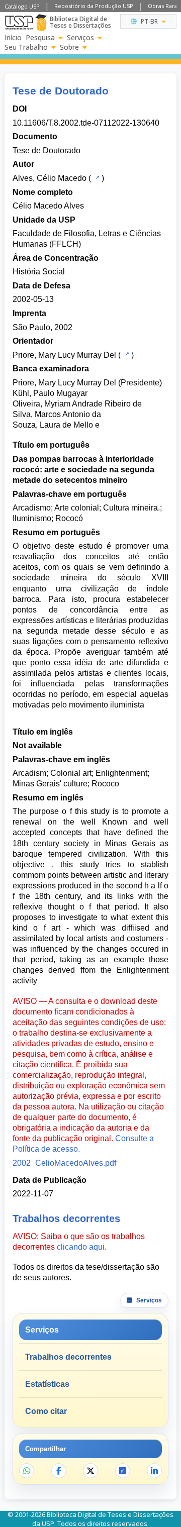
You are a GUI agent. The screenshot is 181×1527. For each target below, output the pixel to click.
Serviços (80, 37)
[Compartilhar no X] (90, 1470)
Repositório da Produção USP (93, 6)
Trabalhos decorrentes (68, 1357)
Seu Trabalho (26, 47)
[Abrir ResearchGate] (122, 1470)
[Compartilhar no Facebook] (58, 1470)
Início (13, 37)
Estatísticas (47, 1384)
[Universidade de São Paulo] (19, 23)
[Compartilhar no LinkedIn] (154, 1470)
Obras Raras (164, 6)
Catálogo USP (22, 6)
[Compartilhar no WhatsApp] (26, 1470)
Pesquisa (40, 37)
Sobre (69, 47)
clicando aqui (81, 1247)
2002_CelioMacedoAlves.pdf (64, 1163)
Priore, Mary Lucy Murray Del (64, 355)
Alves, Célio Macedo (49, 178)
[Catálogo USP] (96, 177)
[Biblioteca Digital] (41, 22)
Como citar (46, 1411)
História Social (39, 271)
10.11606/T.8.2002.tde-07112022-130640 (86, 123)
